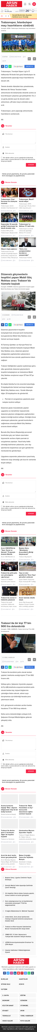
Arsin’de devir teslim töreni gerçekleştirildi (9, 856)
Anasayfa (3, 28)
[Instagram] (11, 973)
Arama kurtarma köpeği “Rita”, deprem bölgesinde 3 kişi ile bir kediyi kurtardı (9, 809)
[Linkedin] (15, 973)
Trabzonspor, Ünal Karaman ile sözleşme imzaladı (9, 201)
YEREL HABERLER (12, 629)
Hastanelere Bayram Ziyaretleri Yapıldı (26, 832)
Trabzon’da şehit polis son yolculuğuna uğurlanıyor (9, 575)
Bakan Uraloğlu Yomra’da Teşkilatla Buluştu (26, 857)
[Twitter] (8, 973)
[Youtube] (18, 973)
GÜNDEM (9, 286)
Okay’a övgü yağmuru (9, 249)
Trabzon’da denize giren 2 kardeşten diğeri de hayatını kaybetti (8, 834)
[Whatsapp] (29, 973)
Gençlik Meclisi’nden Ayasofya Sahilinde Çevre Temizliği (22, 16)
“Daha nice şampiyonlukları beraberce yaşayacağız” (25, 252)
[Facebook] (4, 973)
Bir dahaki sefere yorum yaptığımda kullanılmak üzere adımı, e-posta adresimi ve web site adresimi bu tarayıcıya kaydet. (18, 159)
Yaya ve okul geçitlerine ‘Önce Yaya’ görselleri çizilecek (27, 575)
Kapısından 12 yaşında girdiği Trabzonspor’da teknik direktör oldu (9, 226)
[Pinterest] (22, 973)
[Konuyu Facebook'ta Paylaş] (2, 66)
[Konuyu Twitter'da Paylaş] (6, 66)
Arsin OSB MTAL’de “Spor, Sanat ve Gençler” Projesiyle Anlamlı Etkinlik (8, 551)
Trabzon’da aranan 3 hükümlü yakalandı (8, 599)
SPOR (8, 28)
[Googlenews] (25, 973)
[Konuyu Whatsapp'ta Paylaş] (10, 66)
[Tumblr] (32, 973)
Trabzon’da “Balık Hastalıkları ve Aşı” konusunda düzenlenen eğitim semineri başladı (26, 810)
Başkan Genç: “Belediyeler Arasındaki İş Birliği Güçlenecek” (26, 551)
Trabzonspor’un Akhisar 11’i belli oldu (26, 225)
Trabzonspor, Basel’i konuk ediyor (26, 200)
